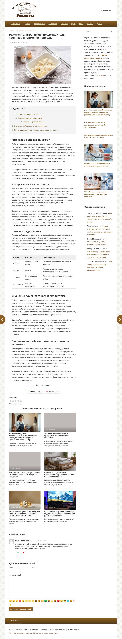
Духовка (27, 24)
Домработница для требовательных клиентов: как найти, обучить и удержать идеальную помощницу (23, 437)
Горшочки (64, 24)
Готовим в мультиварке (16, 31)
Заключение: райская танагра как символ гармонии (36, 130)
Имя (11, 567)
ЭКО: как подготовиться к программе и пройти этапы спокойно (56, 436)
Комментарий (15, 575)
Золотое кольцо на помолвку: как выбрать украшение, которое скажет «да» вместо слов (24, 514)
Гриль (73, 24)
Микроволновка (39, 24)
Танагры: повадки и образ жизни (30, 118)
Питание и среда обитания (33, 122)
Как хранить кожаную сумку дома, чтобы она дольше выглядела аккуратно (24, 475)
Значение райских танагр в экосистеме (31, 126)
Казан (81, 24)
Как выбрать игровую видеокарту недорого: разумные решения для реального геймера (59, 514)
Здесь (101, 75)
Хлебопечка (53, 24)
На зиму (90, 24)
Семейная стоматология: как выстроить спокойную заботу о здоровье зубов (96, 125)
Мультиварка (15, 24)
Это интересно (30, 31)
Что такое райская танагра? (26, 114)
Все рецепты (106, 10)
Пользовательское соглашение (45, 633)
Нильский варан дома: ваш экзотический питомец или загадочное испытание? (98, 254)
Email (34, 567)
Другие (99, 24)
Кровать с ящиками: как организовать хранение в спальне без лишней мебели (59, 475)
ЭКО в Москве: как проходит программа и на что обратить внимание (95, 194)
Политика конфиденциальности (21, 633)
